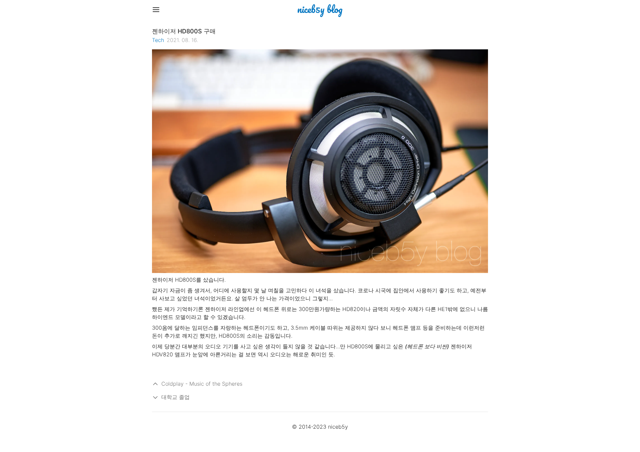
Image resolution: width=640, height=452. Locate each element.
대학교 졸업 (175, 397)
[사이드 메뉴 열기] (156, 10)
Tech (158, 40)
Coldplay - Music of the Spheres (201, 383)
